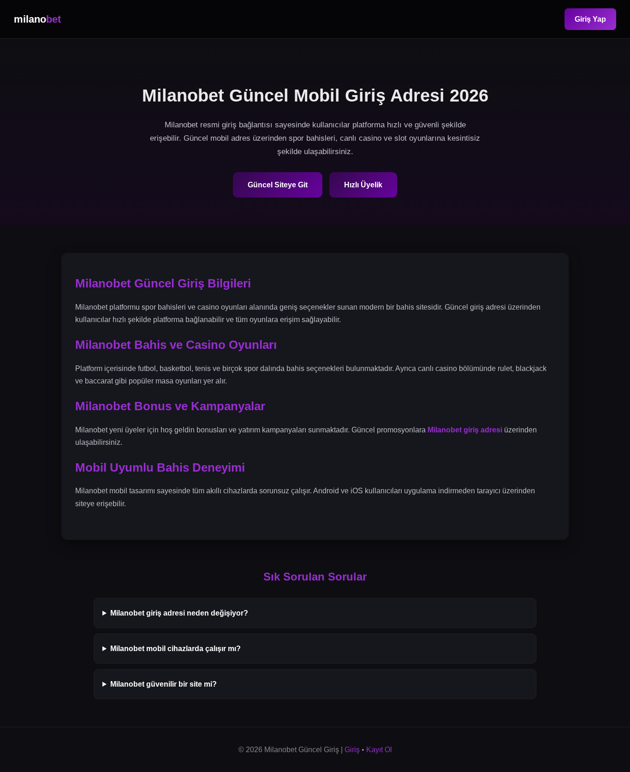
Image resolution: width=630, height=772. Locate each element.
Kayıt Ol (379, 750)
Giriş (352, 750)
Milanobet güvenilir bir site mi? (163, 684)
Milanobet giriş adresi (465, 430)
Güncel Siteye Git (278, 185)
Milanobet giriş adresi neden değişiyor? (179, 613)
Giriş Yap (590, 19)
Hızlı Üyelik (363, 185)
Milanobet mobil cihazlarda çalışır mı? (175, 648)
